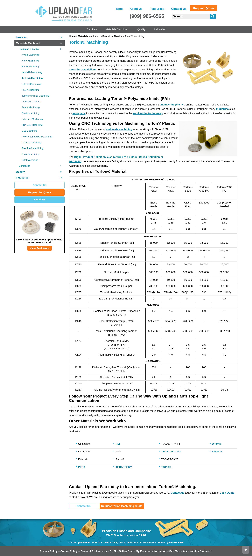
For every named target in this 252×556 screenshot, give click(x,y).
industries (222, 109)
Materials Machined (117, 29)
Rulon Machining (30, 154)
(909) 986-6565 (147, 16)
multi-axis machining (119, 129)
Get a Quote (226, 492)
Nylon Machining (30, 55)
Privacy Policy (48, 551)
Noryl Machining (30, 60)
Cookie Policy (69, 551)
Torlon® (166, 467)
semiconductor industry (148, 113)
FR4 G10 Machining (32, 125)
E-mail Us (40, 199)
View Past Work (39, 248)
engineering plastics (172, 104)
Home (72, 36)
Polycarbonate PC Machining (37, 136)
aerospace (78, 113)
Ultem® (216, 443)
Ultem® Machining (31, 84)
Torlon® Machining (32, 78)
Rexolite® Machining (32, 148)
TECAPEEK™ (124, 467)
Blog (119, 8)
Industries (159, 29)
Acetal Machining (31, 107)
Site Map (174, 551)
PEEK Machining (31, 90)
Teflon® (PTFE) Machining (35, 96)
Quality (141, 29)
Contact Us (179, 8)
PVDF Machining (31, 66)
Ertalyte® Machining (32, 119)
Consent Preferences (93, 551)
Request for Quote (39, 192)
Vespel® (217, 451)
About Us (136, 8)
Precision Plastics (112, 36)
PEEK (81, 467)
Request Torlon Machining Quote (121, 506)
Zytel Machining (30, 160)
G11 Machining (29, 131)
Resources (156, 8)
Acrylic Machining (31, 101)
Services (92, 29)
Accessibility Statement (197, 551)
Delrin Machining (30, 113)
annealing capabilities (82, 69)
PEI (118, 443)
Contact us (177, 492)
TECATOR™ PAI (171, 451)
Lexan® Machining (31, 142)
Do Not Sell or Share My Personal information (138, 551)
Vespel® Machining (32, 72)
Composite (40, 166)
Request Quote (203, 8)
